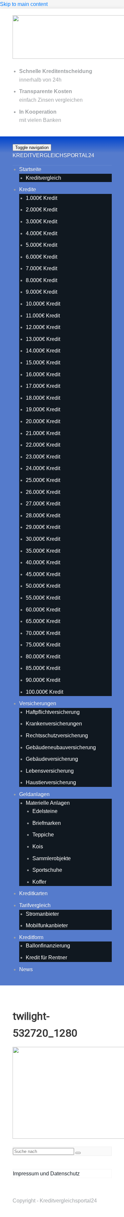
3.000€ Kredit (41, 221)
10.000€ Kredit (43, 304)
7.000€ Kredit (41, 268)
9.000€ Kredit (41, 292)
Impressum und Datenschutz (46, 1173)
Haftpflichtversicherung (53, 712)
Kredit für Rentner (46, 957)
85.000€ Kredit (43, 668)
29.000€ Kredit (43, 527)
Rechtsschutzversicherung (57, 735)
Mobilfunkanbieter (47, 925)
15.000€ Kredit (43, 362)
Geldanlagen (34, 794)
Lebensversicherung (50, 771)
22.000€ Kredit (43, 445)
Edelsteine (45, 811)
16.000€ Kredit (43, 374)
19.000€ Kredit (43, 409)
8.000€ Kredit (41, 280)
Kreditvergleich (43, 178)
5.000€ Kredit (41, 245)
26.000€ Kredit (43, 492)
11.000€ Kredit (43, 315)
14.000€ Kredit (43, 350)
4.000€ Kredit (41, 233)
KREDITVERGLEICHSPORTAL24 (53, 155)
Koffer (39, 882)
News (26, 969)
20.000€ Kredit (43, 421)
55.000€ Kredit (43, 598)
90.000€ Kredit (43, 680)
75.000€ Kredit (43, 644)
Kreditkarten (33, 893)
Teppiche (43, 834)
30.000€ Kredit (43, 539)
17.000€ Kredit (43, 386)
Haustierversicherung (51, 782)
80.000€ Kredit (43, 656)
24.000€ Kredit (43, 468)
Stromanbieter (42, 914)
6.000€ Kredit (41, 257)
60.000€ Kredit (43, 609)
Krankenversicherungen (54, 723)
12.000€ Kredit (43, 327)
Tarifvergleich (35, 905)
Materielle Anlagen (48, 803)
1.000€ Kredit (41, 198)
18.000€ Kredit (43, 398)
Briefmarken (46, 823)
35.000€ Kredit (43, 551)
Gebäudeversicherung (52, 759)
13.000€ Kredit (43, 339)
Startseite (30, 169)
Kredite (27, 189)
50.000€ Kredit (43, 586)
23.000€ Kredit (43, 457)
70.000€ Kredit (43, 633)
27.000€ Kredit (43, 503)
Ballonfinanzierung (48, 945)
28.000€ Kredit (43, 515)
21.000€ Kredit (43, 433)
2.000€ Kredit (41, 209)
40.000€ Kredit (43, 562)
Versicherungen (37, 703)
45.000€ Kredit (43, 574)
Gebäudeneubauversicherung (61, 747)
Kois (37, 846)
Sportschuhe (47, 870)
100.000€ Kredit (44, 692)
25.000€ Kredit (43, 480)
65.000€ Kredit (43, 621)
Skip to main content (24, 4)
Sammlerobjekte (51, 858)
